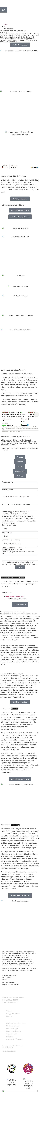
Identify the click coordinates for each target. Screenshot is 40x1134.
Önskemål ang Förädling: (11, 540)
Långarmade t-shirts (19, 514)
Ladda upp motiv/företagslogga (13, 547)
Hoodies (18, 516)
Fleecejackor (8, 518)
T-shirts (6, 514)
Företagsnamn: (7, 482)
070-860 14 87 (13, 1002)
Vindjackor (20, 518)
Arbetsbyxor (8, 521)
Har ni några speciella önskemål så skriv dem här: (18, 552)
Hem (5, 24)
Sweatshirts (8, 516)
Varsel (6, 523)
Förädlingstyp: (7, 532)
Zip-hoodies (28, 516)
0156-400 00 (13, 1000)
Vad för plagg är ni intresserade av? (15, 511)
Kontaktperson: (7, 489)
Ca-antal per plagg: (9, 525)
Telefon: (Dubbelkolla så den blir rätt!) (16, 504)
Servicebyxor (20, 521)
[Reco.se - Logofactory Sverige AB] (11, 1068)
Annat (13, 523)
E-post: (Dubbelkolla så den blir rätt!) (15, 497)
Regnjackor (30, 518)
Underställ (31, 521)
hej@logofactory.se (16, 997)
